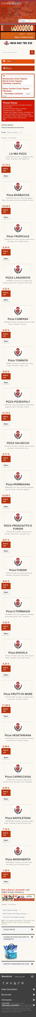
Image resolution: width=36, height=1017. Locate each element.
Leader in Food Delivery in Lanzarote (16, 938)
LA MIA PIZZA (18, 153)
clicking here (8, 17)
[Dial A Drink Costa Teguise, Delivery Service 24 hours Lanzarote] (18, 898)
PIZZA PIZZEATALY (18, 401)
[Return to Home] (4, 76)
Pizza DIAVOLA (18, 652)
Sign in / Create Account (24, 37)
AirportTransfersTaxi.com (16, 964)
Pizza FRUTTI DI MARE (18, 694)
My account (6, 994)
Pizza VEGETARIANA (18, 735)
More (4, 119)
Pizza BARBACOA (18, 195)
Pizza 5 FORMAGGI (18, 611)
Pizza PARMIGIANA (18, 484)
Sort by (3, 132)
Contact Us (30, 33)
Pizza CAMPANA (18, 319)
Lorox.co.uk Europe (7, 1010)
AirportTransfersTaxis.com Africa (18, 1008)
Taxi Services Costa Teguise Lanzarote (13, 917)
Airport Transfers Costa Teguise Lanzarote (14, 913)
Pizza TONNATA (18, 360)
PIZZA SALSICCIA (18, 443)
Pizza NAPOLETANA (18, 818)
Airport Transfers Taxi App (10, 910)
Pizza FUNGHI (18, 570)
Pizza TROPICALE (18, 236)
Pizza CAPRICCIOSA (18, 776)
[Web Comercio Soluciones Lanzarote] (10, 951)
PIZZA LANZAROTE (18, 277)
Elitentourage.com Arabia (13, 1012)
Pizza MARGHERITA (18, 859)
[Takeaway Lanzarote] (18, 43)
